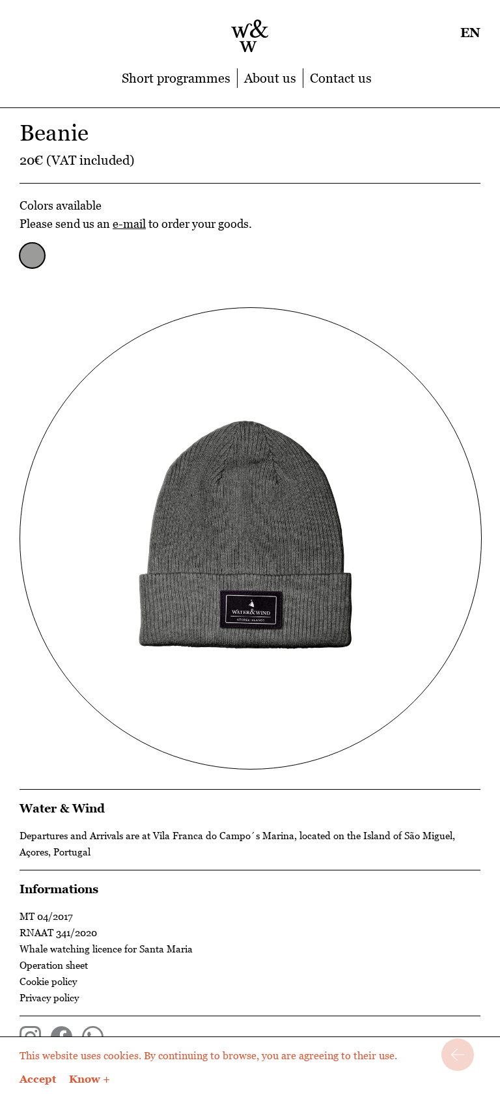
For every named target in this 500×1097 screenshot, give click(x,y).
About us (270, 78)
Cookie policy (48, 981)
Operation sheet (54, 965)
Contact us (341, 78)
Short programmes (176, 78)
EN (470, 32)
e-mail (129, 223)
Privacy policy (49, 997)
